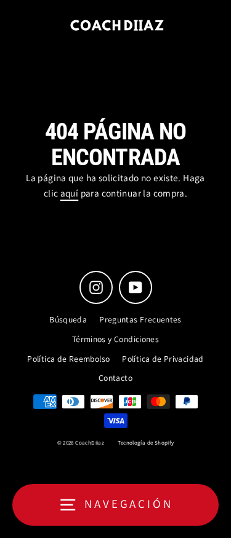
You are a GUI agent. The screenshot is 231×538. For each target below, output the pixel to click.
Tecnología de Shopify (146, 442)
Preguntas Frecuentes (140, 319)
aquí (69, 193)
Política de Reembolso (68, 358)
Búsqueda (68, 319)
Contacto (115, 377)
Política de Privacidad (162, 358)
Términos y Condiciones (115, 339)
